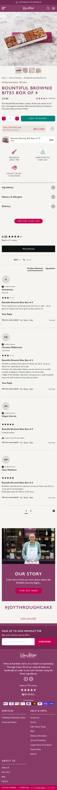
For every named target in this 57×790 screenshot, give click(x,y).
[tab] (35, 269)
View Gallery (28, 618)
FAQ (32, 731)
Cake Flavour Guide (38, 726)
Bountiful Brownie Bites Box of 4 (35, 78)
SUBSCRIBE (45, 641)
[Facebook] (26, 679)
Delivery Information (38, 736)
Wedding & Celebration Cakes (13, 717)
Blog (3, 776)
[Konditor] (28, 8)
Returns (33, 754)
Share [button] (31, 320)
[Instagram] (31, 679)
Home (4, 78)
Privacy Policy (35, 749)
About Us (5, 767)
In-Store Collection (15, 78)
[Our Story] (28, 546)
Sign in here (39, 128)
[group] (28, 237)
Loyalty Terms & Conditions (41, 745)
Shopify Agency (40, 788)
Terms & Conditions (38, 740)
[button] (18, 70)
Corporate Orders (9, 722)
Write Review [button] (28, 249)
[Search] (48, 8)
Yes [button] (21, 320)
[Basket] (53, 8)
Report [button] (26, 320)
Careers (5, 781)
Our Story (6, 772)
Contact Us (34, 717)
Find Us (33, 722)
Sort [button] (16, 259)
